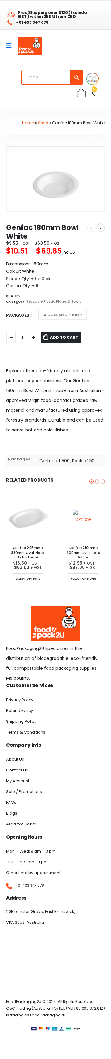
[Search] (76, 77)
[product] (27, 517)
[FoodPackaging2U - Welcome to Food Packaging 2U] (30, 46)
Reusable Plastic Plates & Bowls (53, 301)
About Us (15, 759)
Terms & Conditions (25, 732)
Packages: (18, 315)
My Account (17, 781)
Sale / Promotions (24, 792)
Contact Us (17, 770)
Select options (27, 579)
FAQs (11, 802)
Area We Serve (21, 824)
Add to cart (64, 337)
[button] (91, 481)
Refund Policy (19, 710)
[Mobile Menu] (11, 46)
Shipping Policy (21, 721)
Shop (43, 123)
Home (28, 123)
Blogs (11, 813)
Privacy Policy (19, 700)
